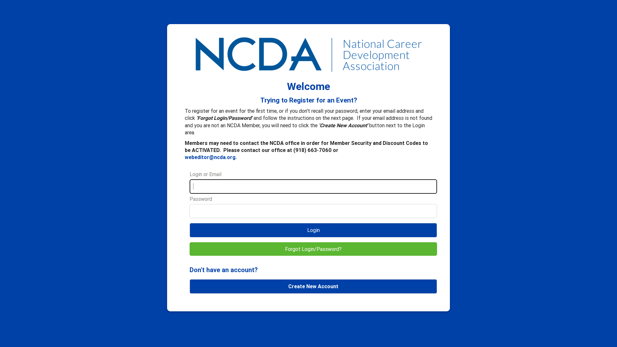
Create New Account (313, 286)
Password (201, 199)
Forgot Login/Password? (313, 249)
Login (313, 230)
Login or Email (205, 174)
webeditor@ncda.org (210, 157)
